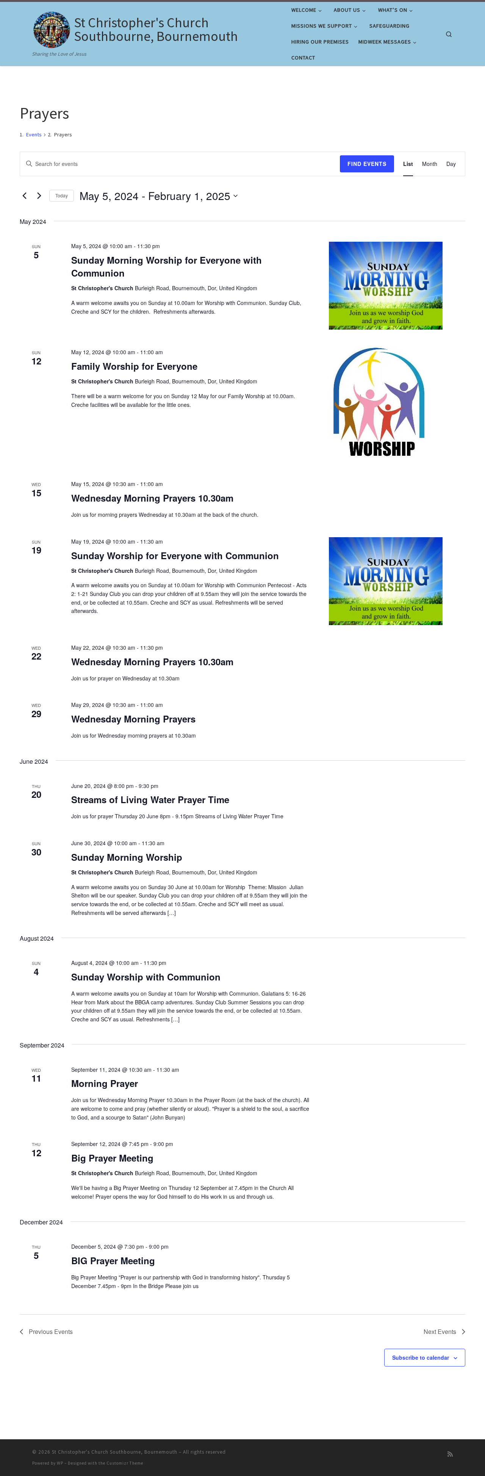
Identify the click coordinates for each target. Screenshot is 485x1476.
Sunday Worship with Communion (146, 976)
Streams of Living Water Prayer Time (150, 799)
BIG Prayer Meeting (113, 1260)
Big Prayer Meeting (112, 1157)
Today (61, 195)
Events (34, 134)
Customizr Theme (124, 1463)
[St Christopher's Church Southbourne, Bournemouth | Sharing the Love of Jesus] (51, 27)
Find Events (366, 163)
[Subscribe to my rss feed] (450, 1454)
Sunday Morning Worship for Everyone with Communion (166, 266)
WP (60, 1463)
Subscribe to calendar (420, 1357)
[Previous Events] (24, 195)
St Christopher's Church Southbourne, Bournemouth (114, 1452)
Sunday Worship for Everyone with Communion (175, 555)
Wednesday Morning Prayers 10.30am (152, 497)
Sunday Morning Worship (126, 857)
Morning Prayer (104, 1083)
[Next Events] (39, 195)
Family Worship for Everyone (134, 366)
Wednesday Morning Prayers (133, 718)
